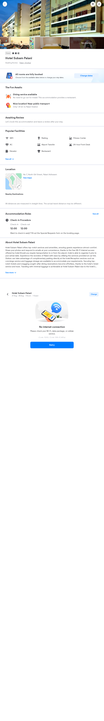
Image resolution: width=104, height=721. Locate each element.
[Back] (5, 4)
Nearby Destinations (14, 194)
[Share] (99, 4)
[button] (13, 181)
